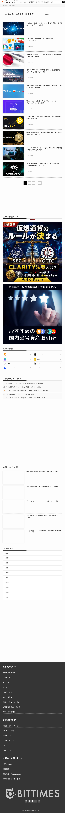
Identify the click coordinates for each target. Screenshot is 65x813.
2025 (7, 558)
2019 (7, 588)
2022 (7, 573)
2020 (7, 583)
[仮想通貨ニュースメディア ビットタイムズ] (6, 2)
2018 (7, 593)
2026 (7, 553)
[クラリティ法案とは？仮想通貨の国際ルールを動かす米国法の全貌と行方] (32, 281)
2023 (7, 568)
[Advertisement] (32, 201)
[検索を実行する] (63, 2)
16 (40, 183)
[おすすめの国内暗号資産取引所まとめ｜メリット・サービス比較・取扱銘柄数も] (32, 343)
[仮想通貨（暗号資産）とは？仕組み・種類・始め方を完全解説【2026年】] (32, 461)
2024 (7, 563)
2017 (7, 597)
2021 (7, 578)
